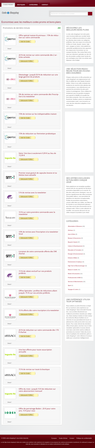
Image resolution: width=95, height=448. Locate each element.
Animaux (70, 230)
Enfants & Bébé (72, 258)
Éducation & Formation (74, 250)
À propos (54, 438)
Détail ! (9, 48)
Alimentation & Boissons (75, 226)
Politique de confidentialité (84, 438)
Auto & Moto (71, 234)
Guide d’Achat (63, 438)
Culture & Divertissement (75, 246)
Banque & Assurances (74, 238)
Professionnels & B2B (74, 277)
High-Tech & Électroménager (76, 266)
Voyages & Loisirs (73, 289)
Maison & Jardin (72, 269)
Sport (69, 285)
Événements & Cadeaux (75, 262)
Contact (45, 4)
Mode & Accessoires (74, 273)
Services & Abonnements (75, 281)
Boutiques (21, 4)
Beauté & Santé (72, 242)
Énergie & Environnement (75, 254)
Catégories (33, 4)
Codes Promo (8, 4)
